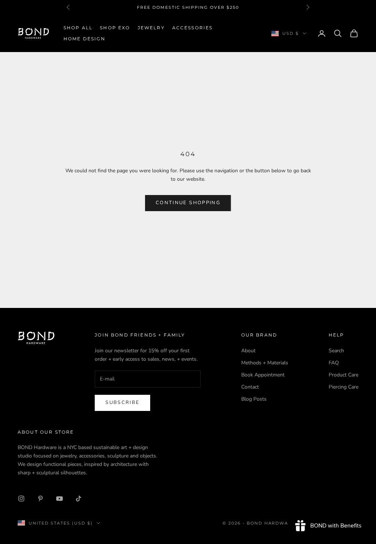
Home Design (84, 38)
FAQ (334, 362)
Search (336, 350)
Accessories (192, 27)
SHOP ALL (78, 27)
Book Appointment (263, 374)
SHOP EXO (115, 27)
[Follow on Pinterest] (40, 498)
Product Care (343, 374)
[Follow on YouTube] (59, 498)
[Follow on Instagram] (21, 498)
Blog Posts (254, 399)
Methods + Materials (264, 362)
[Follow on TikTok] (78, 498)
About (248, 350)
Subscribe (122, 402)
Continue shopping (188, 202)
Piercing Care (343, 386)
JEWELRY (151, 27)
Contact (250, 386)
